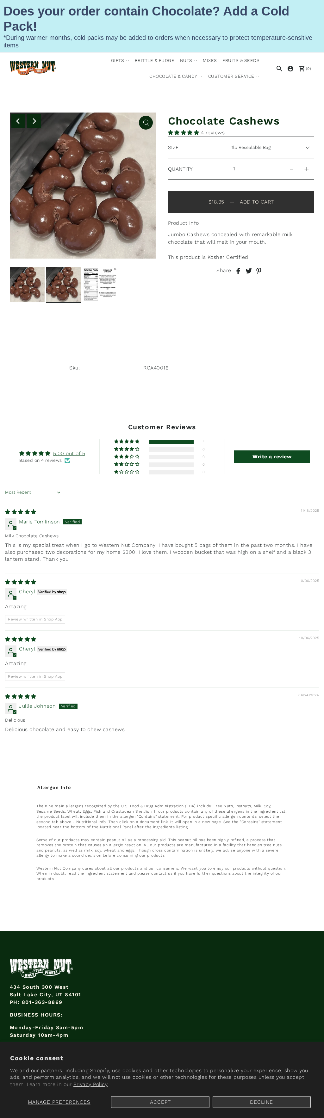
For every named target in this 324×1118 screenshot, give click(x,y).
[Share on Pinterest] (259, 270)
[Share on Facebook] (238, 270)
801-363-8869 (42, 1002)
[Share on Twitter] (249, 270)
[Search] (278, 68)
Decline (261, 1102)
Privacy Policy (90, 1084)
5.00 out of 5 (69, 453)
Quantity (180, 169)
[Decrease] (291, 168)
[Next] (34, 121)
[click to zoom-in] (146, 123)
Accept (160, 1102)
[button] (184, 133)
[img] (20, 512)
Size (173, 147)
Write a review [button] (271, 457)
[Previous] (18, 121)
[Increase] (306, 168)
